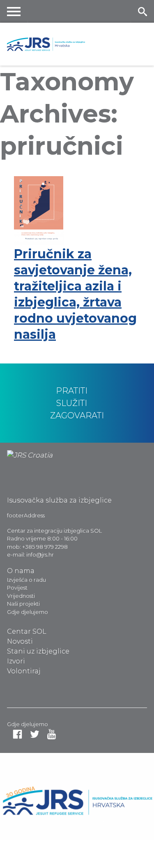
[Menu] (14, 11)
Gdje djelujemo (27, 612)
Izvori (16, 661)
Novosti (20, 641)
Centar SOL (26, 631)
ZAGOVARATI (77, 415)
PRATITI (71, 391)
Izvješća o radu (26, 579)
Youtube (51, 734)
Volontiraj (24, 671)
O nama (20, 571)
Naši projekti (23, 603)
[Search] (142, 11)
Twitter (35, 734)
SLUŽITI (71, 403)
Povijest (17, 587)
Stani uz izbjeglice (38, 651)
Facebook (17, 734)
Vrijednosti (21, 595)
